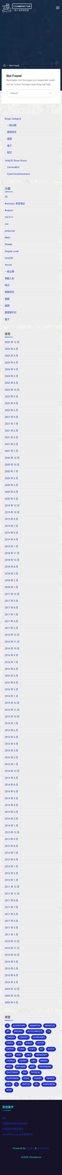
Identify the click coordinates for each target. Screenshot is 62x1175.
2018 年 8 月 (11, 566)
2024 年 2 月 (11, 376)
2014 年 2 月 (11, 818)
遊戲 (9, 139)
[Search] (50, 93)
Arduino (9, 210)
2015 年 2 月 (11, 757)
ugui (8, 1084)
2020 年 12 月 (12, 458)
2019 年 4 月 (11, 539)
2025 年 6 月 (11, 349)
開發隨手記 (10, 312)
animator (50, 1025)
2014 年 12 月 (12, 771)
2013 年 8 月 (11, 846)
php (24, 1072)
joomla (10, 1061)
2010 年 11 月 (12, 948)
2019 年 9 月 (11, 519)
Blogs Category (13, 118)
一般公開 (11, 125)
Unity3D (9, 258)
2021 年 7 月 (11, 423)
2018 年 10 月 (12, 560)
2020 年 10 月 (12, 464)
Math (7, 237)
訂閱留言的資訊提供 (12, 1129)
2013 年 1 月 (11, 866)
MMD (32, 1067)
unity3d (26, 1084)
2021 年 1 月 (11, 451)
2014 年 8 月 (11, 784)
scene (26, 1078)
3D (6, 196)
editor (40, 1043)
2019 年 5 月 (11, 532)
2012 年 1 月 (11, 880)
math (9, 1067)
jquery (23, 1061)
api (7, 1031)
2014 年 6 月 (11, 791)
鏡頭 (7, 305)
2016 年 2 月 (11, 689)
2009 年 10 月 (12, 995)
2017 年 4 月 (11, 621)
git (41, 1049)
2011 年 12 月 (12, 886)
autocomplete (35, 1031)
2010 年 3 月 (11, 982)
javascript (10, 231)
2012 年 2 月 (11, 873)
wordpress (49, 1084)
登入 (4, 1118)
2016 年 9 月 (11, 655)
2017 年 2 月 (11, 628)
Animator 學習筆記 (15, 203)
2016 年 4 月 (11, 682)
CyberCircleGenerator (18, 174)
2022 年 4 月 (11, 403)
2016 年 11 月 (12, 641)
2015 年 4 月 (11, 743)
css (6, 224)
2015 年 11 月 (12, 710)
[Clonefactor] (6, 7)
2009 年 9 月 (11, 1002)
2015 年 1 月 (11, 764)
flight (32, 1049)
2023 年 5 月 (11, 383)
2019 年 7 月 (11, 526)
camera (10, 1037)
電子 (9, 145)
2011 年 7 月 (11, 907)
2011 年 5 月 (11, 914)
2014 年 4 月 (11, 805)
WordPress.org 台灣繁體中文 (17, 1134)
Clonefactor (21, 6)
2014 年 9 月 (11, 778)
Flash (21, 1049)
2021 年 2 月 (11, 444)
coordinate (39, 1037)
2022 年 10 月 (12, 389)
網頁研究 (11, 132)
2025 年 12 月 (12, 342)
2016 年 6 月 (11, 669)
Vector (8, 264)
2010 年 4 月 (11, 975)
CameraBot (13, 167)
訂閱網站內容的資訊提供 (15, 1123)
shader (38, 1078)
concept (23, 1037)
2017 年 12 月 (12, 594)
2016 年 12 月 (12, 635)
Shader (8, 244)
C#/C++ (9, 217)
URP (36, 1084)
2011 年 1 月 (11, 934)
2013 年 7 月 (11, 852)
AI (7, 1025)
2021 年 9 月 (11, 417)
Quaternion (12, 1078)
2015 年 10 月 (12, 716)
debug (29, 1043)
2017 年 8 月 (11, 607)
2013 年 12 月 (12, 832)
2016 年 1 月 (11, 696)
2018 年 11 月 (12, 553)
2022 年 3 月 (11, 410)
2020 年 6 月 (11, 478)
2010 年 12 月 (12, 941)
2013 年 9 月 (11, 839)
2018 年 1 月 (11, 587)
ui (16, 1084)
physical (35, 1072)
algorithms (19, 1025)
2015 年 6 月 (11, 730)
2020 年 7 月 (11, 471)
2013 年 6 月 (11, 859)
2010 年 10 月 (12, 955)
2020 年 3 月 (11, 498)
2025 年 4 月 (11, 355)
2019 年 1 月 (11, 546)
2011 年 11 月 (12, 893)
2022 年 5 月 (11, 396)
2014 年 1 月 (11, 825)
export (10, 1049)
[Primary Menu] (58, 8)
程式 (9, 152)
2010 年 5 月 (11, 968)
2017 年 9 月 (11, 601)
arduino (18, 1031)
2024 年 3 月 (11, 369)
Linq (33, 1061)
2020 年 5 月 (11, 485)
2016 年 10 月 (12, 648)
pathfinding (45, 1067)
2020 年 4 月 (11, 492)
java (28, 1055)
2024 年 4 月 (11, 362)
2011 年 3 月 (11, 927)
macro (43, 1061)
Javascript (41, 1055)
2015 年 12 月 (12, 703)
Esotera (29, 1148)
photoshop (12, 1072)
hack (9, 1055)
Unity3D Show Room (16, 160)
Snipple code (12, 251)
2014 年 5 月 (11, 798)
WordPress (43, 1148)
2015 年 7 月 (11, 723)
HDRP (18, 1055)
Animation (35, 1025)
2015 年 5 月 (11, 737)
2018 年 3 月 (11, 573)
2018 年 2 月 (11, 580)
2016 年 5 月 (11, 675)
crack (9, 1043)
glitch (51, 1049)
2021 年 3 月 (11, 437)
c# (48, 1031)
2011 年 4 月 (11, 921)
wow (9, 1090)
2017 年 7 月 (11, 614)
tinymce (50, 1078)
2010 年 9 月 (11, 961)
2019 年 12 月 (12, 505)
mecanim (20, 1067)
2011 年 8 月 (11, 900)
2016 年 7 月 (11, 662)
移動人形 (9, 278)
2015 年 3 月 (11, 750)
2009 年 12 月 (12, 989)
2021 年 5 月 (11, 430)
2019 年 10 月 (12, 512)
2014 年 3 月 (11, 812)
